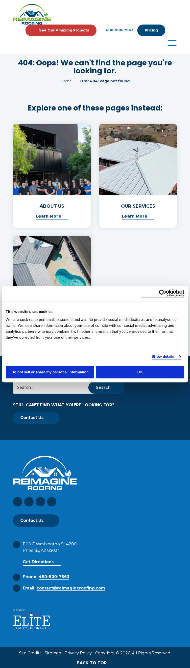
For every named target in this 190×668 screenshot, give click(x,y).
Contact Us (32, 417)
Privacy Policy (78, 653)
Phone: (46, 576)
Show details (163, 356)
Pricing (151, 30)
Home (66, 81)
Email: (64, 588)
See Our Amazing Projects (64, 30)
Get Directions (38, 561)
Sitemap (53, 653)
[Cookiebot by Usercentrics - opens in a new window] (162, 293)
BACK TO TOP (92, 663)
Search (103, 387)
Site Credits (30, 653)
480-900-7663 (119, 30)
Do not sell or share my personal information (50, 372)
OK (140, 372)
